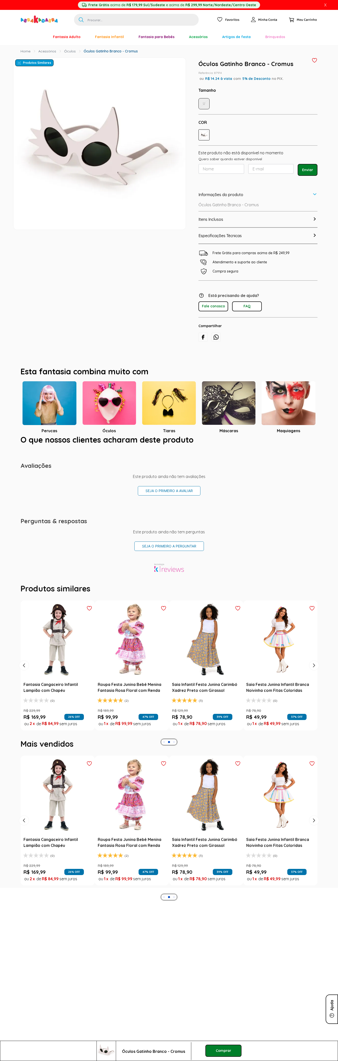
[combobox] (136, 20)
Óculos (70, 51)
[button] (204, 134)
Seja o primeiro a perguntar (169, 546)
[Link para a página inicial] (25, 51)
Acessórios (47, 51)
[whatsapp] (216, 337)
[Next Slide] (314, 665)
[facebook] (203, 337)
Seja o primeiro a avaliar (169, 491)
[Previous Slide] (24, 665)
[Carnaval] (38, 37)
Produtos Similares (37, 63)
